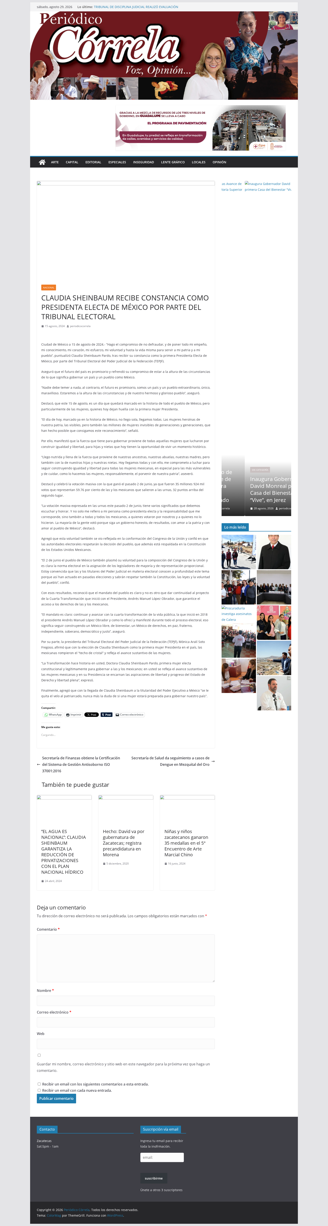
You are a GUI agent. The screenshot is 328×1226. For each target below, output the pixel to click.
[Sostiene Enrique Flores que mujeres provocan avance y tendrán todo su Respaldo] (239, 640)
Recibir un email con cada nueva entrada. (77, 1090)
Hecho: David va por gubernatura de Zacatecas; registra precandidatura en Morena (123, 843)
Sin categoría (237, 469)
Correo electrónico (54, 1012)
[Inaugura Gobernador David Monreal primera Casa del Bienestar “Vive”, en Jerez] (256, 184)
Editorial (93, 162)
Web (40, 1033)
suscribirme (154, 1178)
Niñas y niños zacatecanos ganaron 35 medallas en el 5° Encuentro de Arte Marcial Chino (186, 843)
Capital (72, 162)
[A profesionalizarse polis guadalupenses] (274, 658)
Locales (199, 162)
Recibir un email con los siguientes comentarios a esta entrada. (95, 1084)
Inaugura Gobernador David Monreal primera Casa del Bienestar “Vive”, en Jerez (256, 489)
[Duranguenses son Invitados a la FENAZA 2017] (274, 622)
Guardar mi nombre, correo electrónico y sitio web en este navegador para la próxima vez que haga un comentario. (123, 1067)
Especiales (117, 162)
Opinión (219, 162)
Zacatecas (44, 1141)
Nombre (45, 990)
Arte (55, 162)
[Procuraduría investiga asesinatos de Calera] (239, 613)
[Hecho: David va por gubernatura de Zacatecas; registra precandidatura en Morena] (125, 798)
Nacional (48, 287)
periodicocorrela (80, 326)
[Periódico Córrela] (42, 162)
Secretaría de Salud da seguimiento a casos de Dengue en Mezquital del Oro (170, 761)
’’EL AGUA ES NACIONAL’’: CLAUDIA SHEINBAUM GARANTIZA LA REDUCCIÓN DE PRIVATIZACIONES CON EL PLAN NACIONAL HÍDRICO (63, 851)
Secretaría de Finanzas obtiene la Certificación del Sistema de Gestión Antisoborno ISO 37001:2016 (81, 764)
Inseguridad (143, 162)
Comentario (48, 929)
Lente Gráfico (173, 162)
